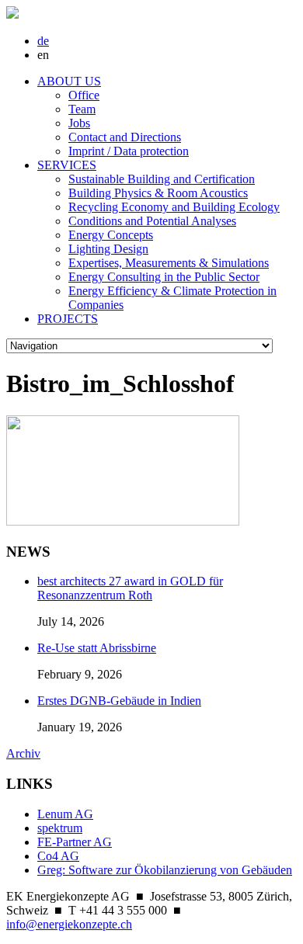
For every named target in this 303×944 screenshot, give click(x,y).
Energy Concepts (110, 234)
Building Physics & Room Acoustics (158, 193)
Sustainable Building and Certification (161, 179)
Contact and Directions (124, 137)
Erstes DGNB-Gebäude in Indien (119, 700)
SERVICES (66, 165)
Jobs (79, 123)
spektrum (59, 828)
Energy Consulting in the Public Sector (163, 276)
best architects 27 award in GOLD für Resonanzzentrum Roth (130, 588)
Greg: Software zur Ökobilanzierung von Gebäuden (164, 869)
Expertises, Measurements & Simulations (168, 262)
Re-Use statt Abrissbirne (96, 647)
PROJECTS (67, 318)
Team (82, 109)
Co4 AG (58, 855)
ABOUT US (69, 81)
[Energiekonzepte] (12, 14)
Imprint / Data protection (128, 151)
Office (83, 95)
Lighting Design (108, 248)
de (43, 40)
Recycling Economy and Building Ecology (174, 206)
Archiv (23, 753)
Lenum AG (65, 814)
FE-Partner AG (74, 842)
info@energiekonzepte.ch (69, 924)
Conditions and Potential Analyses (152, 220)
